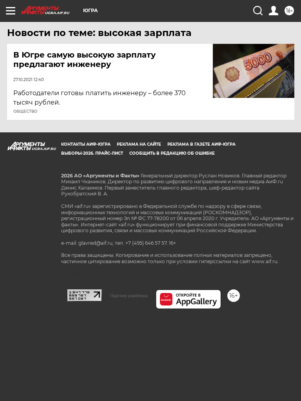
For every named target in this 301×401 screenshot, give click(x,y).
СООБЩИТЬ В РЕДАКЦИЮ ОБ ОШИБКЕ (172, 153)
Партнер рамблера (128, 295)
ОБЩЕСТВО (25, 112)
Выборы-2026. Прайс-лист (92, 153)
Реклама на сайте (139, 144)
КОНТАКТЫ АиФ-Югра (86, 144)
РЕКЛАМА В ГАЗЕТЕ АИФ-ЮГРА (201, 144)
